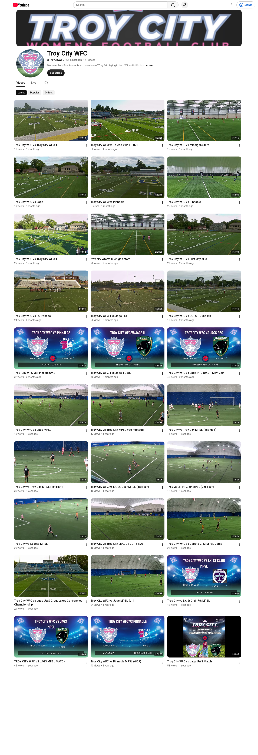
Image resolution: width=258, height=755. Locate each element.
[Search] (172, 4)
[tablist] (129, 83)
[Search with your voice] (184, 4)
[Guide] (6, 5)
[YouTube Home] (20, 5)
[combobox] (121, 5)
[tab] (20, 83)
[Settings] (231, 5)
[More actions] (86, 145)
